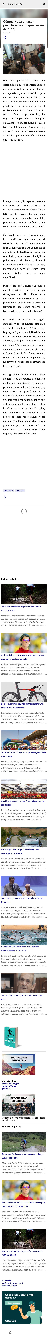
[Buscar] (44, 4)
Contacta (6, 1281)
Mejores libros (9, 1086)
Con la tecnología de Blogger (25, 1332)
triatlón (20, 491)
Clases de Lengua (10, 1084)
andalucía (8, 491)
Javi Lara (6, 1089)
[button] (4, 37)
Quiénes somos (9, 1286)
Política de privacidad (12, 1283)
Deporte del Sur (15, 4)
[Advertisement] (24, 170)
